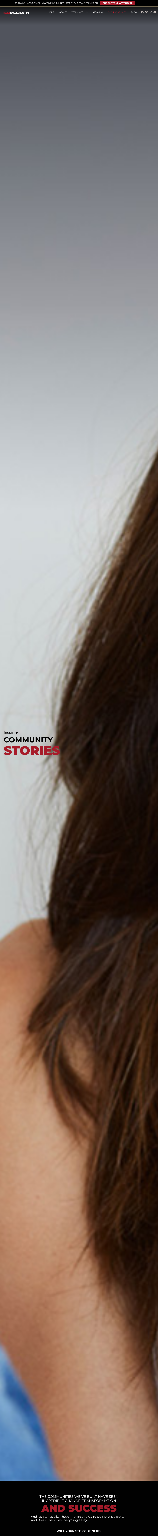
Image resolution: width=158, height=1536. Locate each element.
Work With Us (79, 12)
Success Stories (117, 12)
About (63, 12)
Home (51, 12)
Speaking (97, 12)
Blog (134, 12)
